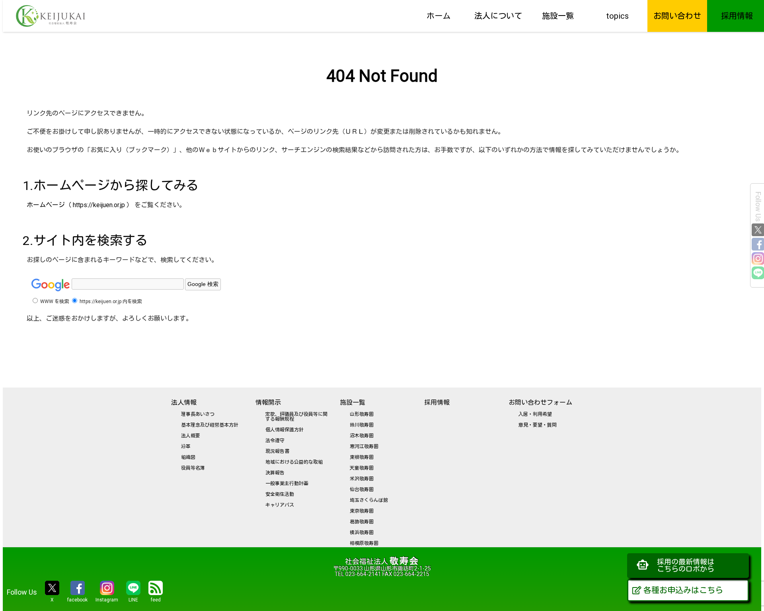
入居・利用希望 (535, 414)
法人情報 (184, 402)
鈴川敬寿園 (362, 425)
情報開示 (268, 402)
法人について (498, 16)
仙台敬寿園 (362, 489)
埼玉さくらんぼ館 (369, 500)
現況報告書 (277, 451)
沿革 (186, 446)
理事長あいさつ (197, 414)
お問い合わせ (677, 16)
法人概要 (190, 436)
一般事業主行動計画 (286, 483)
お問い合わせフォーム (540, 402)
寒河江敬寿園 (364, 446)
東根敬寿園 (362, 457)
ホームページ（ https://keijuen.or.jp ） (80, 205)
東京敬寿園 (362, 511)
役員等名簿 (193, 468)
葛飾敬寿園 (362, 522)
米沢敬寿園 (362, 479)
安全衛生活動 (279, 494)
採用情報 (737, 16)
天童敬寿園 (362, 468)
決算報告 (275, 473)
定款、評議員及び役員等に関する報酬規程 (296, 416)
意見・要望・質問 (537, 425)
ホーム (438, 16)
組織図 (188, 457)
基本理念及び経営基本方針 (209, 425)
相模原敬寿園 (364, 543)
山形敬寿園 (362, 414)
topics (617, 16)
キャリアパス (279, 505)
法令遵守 (275, 440)
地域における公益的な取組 (294, 462)
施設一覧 (558, 16)
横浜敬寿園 (362, 532)
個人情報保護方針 (284, 430)
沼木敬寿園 (362, 436)
